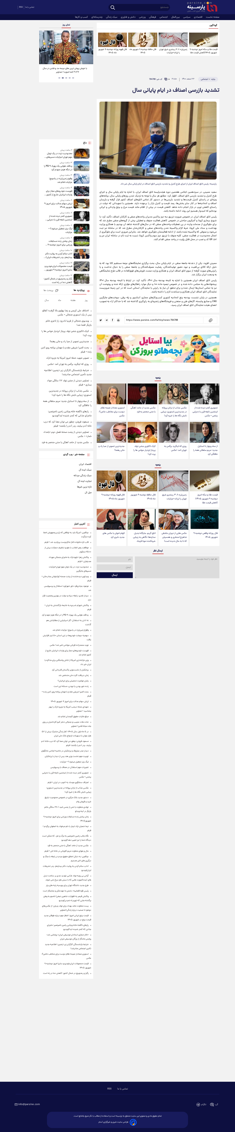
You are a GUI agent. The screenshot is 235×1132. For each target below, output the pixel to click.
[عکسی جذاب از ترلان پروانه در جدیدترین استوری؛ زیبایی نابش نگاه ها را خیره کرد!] (173, 394)
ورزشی (142, 17)
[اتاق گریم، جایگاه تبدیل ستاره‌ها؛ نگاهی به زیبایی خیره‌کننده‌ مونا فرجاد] (142, 519)
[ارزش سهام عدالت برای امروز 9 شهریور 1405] (81, 204)
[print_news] (118, 320)
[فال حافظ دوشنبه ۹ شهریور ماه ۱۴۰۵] (142, 40)
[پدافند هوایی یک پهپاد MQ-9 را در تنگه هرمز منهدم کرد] (81, 166)
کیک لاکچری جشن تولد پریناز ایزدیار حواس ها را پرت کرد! (144, 450)
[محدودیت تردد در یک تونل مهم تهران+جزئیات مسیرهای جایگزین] (81, 154)
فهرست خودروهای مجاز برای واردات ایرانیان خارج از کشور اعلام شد (59, 193)
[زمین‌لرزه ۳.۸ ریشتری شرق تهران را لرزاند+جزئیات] (173, 40)
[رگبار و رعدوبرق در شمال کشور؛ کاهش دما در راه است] (81, 279)
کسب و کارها (82, 17)
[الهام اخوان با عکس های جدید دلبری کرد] (111, 519)
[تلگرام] (107, 320)
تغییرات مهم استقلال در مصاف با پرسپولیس (69, 767)
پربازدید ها (79, 290)
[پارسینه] (200, 7)
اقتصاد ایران (85, 464)
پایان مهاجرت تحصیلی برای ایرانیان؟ (73, 681)
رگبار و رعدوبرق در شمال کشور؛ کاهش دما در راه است (58, 280)
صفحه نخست (212, 17)
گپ (216, 1104)
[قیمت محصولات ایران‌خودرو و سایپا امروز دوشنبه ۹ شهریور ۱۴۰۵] (81, 266)
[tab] (73, 78)
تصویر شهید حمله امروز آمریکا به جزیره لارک (67, 358)
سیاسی (187, 17)
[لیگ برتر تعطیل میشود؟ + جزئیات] (81, 229)
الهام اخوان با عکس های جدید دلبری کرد (114, 535)
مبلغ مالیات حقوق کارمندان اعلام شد (73, 716)
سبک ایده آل (85, 470)
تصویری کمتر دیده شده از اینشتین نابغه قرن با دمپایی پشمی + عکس (205, 412)
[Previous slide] (43, 48)
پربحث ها (48, 291)
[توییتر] (101, 320)
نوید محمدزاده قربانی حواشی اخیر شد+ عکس (69, 645)
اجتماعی (163, 17)
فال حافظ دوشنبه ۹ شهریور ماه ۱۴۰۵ (143, 51)
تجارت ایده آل (85, 481)
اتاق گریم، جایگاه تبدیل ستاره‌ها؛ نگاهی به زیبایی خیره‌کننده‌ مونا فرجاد (144, 537)
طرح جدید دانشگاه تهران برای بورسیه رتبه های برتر (67, 885)
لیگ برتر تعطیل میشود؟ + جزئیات (60, 230)
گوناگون (213, 25)
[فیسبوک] (112, 320)
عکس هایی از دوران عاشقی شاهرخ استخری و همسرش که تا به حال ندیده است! (174, 537)
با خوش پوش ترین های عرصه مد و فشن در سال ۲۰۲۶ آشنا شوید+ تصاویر (65, 70)
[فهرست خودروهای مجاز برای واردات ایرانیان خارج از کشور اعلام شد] (81, 191)
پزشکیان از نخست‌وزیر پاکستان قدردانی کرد (70, 670)
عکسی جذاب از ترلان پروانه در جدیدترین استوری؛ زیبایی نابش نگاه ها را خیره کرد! (174, 412)
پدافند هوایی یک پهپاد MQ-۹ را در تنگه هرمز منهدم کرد (58, 168)
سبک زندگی (112, 17)
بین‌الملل (175, 17)
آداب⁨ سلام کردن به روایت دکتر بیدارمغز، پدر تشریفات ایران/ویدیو (58, 255)
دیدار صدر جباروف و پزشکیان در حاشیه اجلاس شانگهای (65, 751)
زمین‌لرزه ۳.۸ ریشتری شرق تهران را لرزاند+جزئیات (173, 51)
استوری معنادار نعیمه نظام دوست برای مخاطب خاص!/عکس (112, 412)
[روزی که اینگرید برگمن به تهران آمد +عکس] (173, 432)
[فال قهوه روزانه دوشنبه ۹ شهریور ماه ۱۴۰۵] (112, 40)
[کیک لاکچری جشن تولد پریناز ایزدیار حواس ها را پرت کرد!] (142, 432)
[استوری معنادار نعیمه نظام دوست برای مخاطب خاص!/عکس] (111, 394)
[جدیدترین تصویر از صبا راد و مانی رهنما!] (111, 432)
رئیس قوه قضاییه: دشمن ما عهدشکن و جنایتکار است (66, 891)
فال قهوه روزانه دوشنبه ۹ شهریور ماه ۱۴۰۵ (112, 51)
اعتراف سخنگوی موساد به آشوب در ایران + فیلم (68, 782)
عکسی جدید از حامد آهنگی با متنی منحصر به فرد (143, 410)
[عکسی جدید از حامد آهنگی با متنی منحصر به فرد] (142, 394)
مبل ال (88, 493)
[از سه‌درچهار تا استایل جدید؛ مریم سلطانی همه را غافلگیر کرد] (204, 432)
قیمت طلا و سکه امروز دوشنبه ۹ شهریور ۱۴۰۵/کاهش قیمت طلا (203, 51)
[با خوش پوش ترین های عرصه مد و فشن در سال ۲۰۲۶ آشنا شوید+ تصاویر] (66, 47)
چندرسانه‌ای (97, 17)
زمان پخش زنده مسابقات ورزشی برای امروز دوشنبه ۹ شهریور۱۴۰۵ (59, 243)
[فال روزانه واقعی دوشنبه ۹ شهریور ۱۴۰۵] (204, 519)
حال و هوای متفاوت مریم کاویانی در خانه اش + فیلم (67, 851)
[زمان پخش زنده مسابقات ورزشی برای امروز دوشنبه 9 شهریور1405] (81, 241)
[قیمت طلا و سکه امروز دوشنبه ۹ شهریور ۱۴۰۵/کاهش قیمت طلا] (203, 40)
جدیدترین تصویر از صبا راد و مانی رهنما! (111, 448)
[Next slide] (89, 48)
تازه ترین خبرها (84, 487)
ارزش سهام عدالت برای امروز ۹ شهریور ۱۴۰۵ (58, 205)
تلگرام (203, 1104)
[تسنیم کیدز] (158, 350)
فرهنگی (153, 17)
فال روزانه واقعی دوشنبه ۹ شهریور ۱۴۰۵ (205, 535)
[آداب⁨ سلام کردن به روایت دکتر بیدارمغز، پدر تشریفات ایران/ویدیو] (81, 254)
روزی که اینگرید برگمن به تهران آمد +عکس (175, 448)
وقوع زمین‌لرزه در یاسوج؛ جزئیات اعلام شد (60, 180)
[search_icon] (112, 8)
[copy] (210, 320)
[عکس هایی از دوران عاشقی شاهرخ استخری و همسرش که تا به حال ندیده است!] (173, 519)
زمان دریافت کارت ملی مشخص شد (73, 675)
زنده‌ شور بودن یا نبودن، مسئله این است (71, 686)
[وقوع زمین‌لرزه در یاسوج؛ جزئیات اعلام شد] (81, 179)
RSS (21, 7)
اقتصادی (198, 17)
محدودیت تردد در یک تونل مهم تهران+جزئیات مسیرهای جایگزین (59, 155)
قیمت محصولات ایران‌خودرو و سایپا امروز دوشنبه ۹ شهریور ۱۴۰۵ (58, 268)
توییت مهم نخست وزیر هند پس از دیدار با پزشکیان (67, 756)
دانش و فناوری (128, 17)
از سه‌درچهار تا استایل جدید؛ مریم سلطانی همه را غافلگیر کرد (205, 450)
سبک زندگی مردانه (83, 476)
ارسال (115, 575)
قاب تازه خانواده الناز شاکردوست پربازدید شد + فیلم (67, 542)
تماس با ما (29, 7)
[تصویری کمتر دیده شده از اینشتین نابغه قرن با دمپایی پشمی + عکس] (204, 394)
